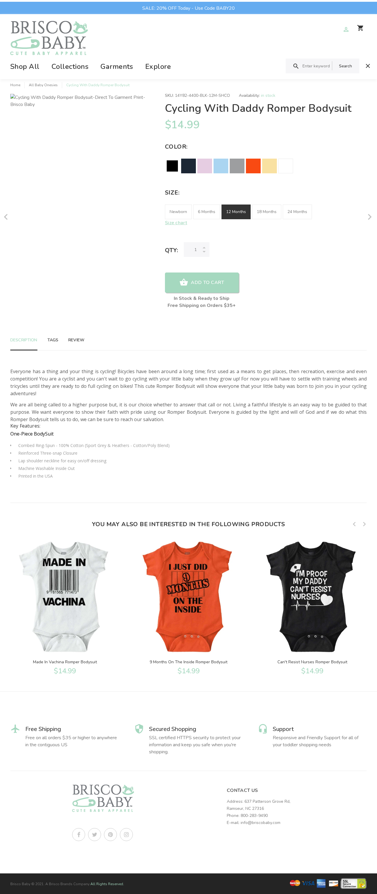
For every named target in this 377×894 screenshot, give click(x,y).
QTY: (171, 250)
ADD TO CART (207, 282)
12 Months (236, 212)
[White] (285, 166)
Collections (70, 66)
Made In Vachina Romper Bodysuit (65, 662)
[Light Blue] (221, 166)
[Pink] (204, 166)
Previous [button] (354, 524)
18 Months (267, 212)
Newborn (178, 212)
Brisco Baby (20, 884)
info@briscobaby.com (260, 822)
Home (15, 85)
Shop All (24, 66)
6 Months (206, 212)
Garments (116, 66)
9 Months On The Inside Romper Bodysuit (188, 662)
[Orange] (253, 166)
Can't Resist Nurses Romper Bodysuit (312, 662)
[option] (65, 606)
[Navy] (188, 166)
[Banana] (269, 166)
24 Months (297, 212)
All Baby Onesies (43, 85)
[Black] (172, 166)
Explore (158, 66)
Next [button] (364, 524)
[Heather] (237, 166)
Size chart (176, 223)
